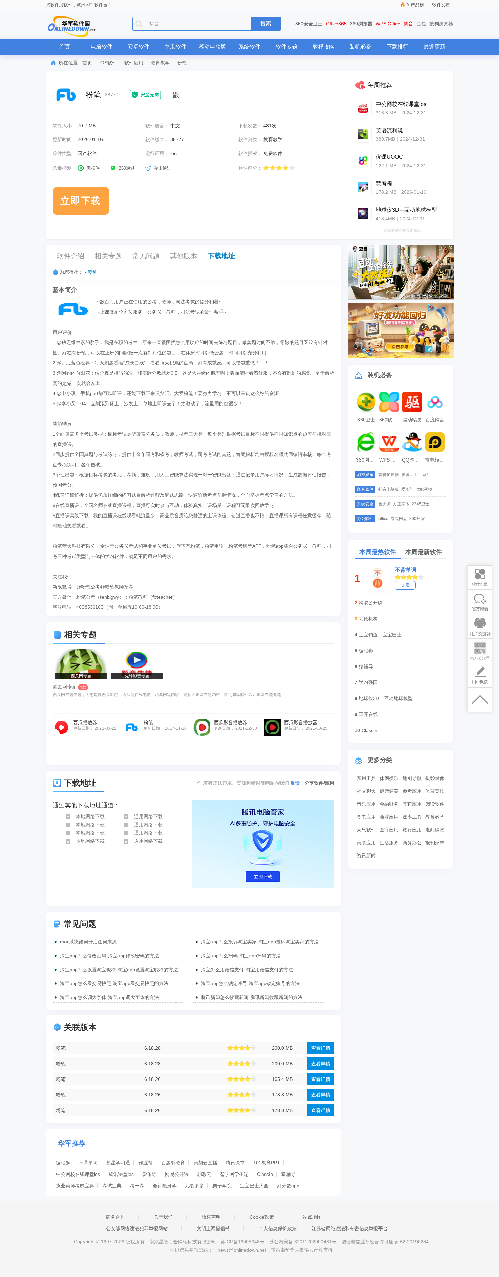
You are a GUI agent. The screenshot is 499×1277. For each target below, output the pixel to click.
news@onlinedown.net (242, 1250)
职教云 (204, 1174)
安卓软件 (138, 47)
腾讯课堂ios (121, 1174)
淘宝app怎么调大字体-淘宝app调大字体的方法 (109, 997)
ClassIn (265, 1174)
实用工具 (366, 778)
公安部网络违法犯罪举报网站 (137, 1228)
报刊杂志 (434, 842)
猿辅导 (288, 1174)
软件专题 (286, 47)
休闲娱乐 (389, 778)
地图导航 (412, 778)
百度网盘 (434, 419)
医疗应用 (389, 829)
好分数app (288, 1185)
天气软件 (366, 829)
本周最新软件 (423, 552)
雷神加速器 (388, 474)
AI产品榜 (415, 4)
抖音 (408, 23)
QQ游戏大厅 (413, 460)
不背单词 (88, 1162)
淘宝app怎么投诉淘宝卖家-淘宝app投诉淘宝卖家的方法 (260, 941)
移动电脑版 (212, 47)
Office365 (336, 23)
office (383, 518)
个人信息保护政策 (278, 1228)
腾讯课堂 (235, 1162)
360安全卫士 (308, 23)
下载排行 (397, 47)
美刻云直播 (205, 1162)
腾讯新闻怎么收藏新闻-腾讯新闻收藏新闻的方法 (251, 997)
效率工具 (412, 817)
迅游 (424, 474)
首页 (64, 47)
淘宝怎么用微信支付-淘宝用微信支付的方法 (247, 969)
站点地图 (312, 1217)
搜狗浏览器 (441, 23)
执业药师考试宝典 (75, 1185)
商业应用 (389, 817)
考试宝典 (112, 1185)
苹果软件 (175, 47)
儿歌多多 (194, 1185)
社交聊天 (366, 791)
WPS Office (388, 23)
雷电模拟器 (436, 460)
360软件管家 (390, 419)
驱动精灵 (412, 419)
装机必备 (360, 47)
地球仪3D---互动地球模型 (386, 698)
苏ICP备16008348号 (242, 1241)
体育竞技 (434, 791)
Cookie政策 (262, 1217)
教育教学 (160, 62)
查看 (405, 585)
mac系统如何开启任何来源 (88, 941)
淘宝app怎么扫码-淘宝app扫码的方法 (241, 955)
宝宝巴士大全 (254, 1185)
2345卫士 (420, 504)
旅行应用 (412, 829)
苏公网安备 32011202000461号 (303, 1241)
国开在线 (368, 714)
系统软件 (249, 47)
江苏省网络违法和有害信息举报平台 (350, 1228)
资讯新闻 (366, 855)
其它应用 (412, 804)
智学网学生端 (234, 1174)
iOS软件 (108, 62)
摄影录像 (434, 778)
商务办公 (412, 842)
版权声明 (211, 1217)
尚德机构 (368, 618)
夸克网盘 (399, 518)
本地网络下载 (90, 816)
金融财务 (389, 804)
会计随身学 (165, 1185)
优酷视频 (424, 489)
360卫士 (366, 419)
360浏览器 (361, 23)
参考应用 (412, 791)
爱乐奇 (149, 1174)
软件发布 (441, 4)
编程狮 (63, 1162)
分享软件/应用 (319, 783)
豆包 (421, 23)
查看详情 (320, 1048)
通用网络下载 (148, 816)
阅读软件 (434, 804)
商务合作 (115, 1217)
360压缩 (417, 518)
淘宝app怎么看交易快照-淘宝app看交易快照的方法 (114, 983)
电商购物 (434, 829)
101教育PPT (266, 1162)
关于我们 (163, 1217)
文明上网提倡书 (213, 1228)
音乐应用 (366, 804)
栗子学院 (222, 1185)
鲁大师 (384, 504)
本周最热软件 (377, 552)
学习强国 (368, 682)
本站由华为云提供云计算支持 (302, 1250)
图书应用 (366, 817)
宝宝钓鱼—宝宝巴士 (380, 634)
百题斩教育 (173, 1162)
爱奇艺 (407, 489)
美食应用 (366, 842)
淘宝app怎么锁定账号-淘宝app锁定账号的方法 (250, 983)
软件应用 (133, 62)
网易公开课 (177, 1174)
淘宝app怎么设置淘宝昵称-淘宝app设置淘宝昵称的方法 (119, 969)
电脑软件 (101, 47)
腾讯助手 (409, 474)
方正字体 (401, 504)
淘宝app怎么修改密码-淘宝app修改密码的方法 (109, 955)
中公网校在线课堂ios (78, 1174)
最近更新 (434, 47)
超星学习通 (118, 1162)
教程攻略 (323, 47)
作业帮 (145, 1162)
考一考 (137, 1185)
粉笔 (92, 272)
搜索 (265, 23)
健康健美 (389, 791)
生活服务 (389, 842)
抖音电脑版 (388, 489)
